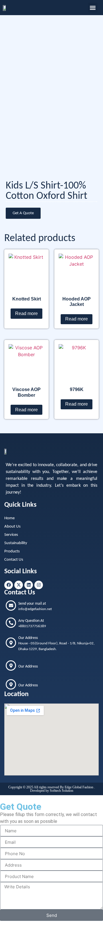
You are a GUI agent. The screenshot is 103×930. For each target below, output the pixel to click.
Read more (26, 313)
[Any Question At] (11, 623)
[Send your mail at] (11, 605)
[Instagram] (38, 585)
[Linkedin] (28, 585)
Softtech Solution (61, 791)
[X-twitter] (18, 585)
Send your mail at (32, 604)
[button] (93, 7)
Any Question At (31, 621)
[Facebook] (8, 585)
